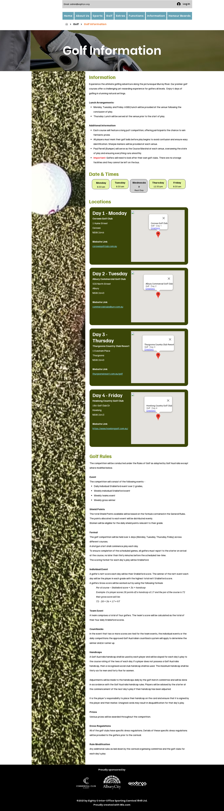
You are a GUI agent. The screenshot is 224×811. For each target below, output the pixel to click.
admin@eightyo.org (80, 4)
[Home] (67, 24)
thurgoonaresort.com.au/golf (107, 373)
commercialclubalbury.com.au (107, 306)
